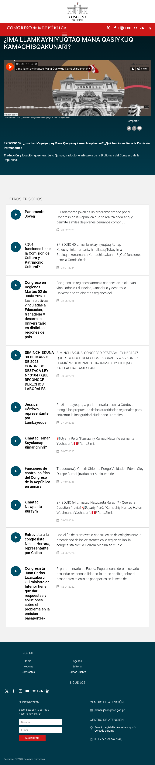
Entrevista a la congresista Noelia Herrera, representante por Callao (37, 543)
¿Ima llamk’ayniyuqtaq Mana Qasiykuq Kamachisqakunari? (46, 118)
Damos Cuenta (77, 671)
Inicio (28, 661)
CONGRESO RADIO (12, 118)
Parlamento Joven (34, 214)
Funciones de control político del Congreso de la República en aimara (37, 477)
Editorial (77, 666)
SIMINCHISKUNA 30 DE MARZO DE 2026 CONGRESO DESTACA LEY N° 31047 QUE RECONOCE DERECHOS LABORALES (39, 370)
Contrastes (28, 671)
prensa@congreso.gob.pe (110, 710)
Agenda (77, 661)
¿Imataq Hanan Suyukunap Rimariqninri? (37, 442)
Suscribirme (32, 737)
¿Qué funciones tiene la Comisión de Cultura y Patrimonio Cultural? (38, 255)
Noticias (28, 666)
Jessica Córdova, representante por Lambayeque (37, 413)
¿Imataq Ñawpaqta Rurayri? (33, 506)
